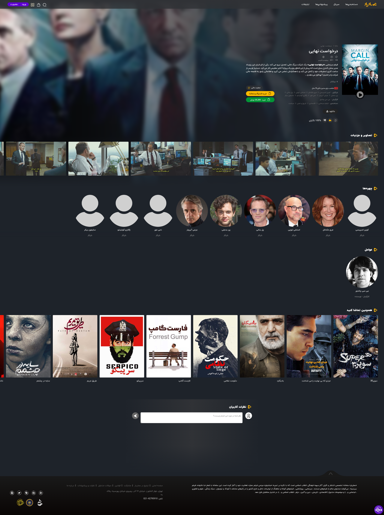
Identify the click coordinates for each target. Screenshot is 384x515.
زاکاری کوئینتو (302, 95)
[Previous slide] (374, 159)
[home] (370, 4)
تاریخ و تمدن (301, 103)
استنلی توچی (300, 92)
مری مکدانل (312, 92)
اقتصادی (312, 103)
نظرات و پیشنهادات (86, 485)
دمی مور (313, 95)
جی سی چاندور (325, 99)
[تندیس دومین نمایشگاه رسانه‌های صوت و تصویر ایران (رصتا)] (20, 503)
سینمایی (308, 488)
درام (297, 492)
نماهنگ (276, 488)
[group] (348, 159)
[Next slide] (10, 159)
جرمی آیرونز (323, 95)
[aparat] (40, 493)
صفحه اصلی (157, 485)
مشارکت (127, 485)
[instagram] (12, 493)
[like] (330, 120)
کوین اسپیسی (325, 92)
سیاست (291, 103)
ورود (24, 4)
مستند (317, 488)
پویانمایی (299, 488)
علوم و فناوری (197, 488)
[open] (355, 346)
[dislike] (324, 120)
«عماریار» (353, 485)
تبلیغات (305, 4)
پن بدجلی (334, 95)
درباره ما (70, 485)
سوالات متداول (104, 485)
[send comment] (135, 415)
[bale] (25, 493)
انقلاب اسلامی (288, 492)
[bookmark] (338, 320)
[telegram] (18, 493)
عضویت (14, 4)
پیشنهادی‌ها (321, 4)
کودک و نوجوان (222, 488)
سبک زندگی (210, 488)
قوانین (118, 485)
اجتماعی (352, 492)
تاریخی (315, 492)
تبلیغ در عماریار (142, 485)
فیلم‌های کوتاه (287, 488)
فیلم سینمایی (323, 103)
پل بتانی (289, 92)
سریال (336, 4)
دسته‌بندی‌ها (351, 4)
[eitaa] (33, 493)
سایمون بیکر (289, 95)
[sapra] (29, 503)
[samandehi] (40, 503)
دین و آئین (305, 492)
